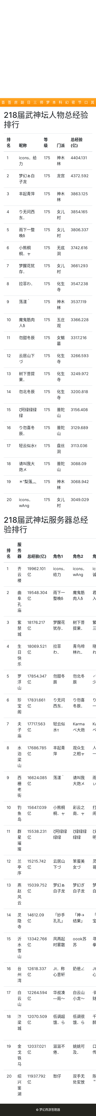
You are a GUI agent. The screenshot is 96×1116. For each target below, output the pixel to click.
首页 (3, 103)
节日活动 (80, 103)
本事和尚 (54, 103)
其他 (93, 103)
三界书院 (35, 103)
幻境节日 (67, 103)
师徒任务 (42, 103)
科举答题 (61, 103)
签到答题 (10, 103)
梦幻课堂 (48, 103)
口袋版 (86, 103)
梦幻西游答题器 (49, 1110)
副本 (22, 103)
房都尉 (16, 103)
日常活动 (29, 103)
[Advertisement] (48, 48)
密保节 (73, 103)
